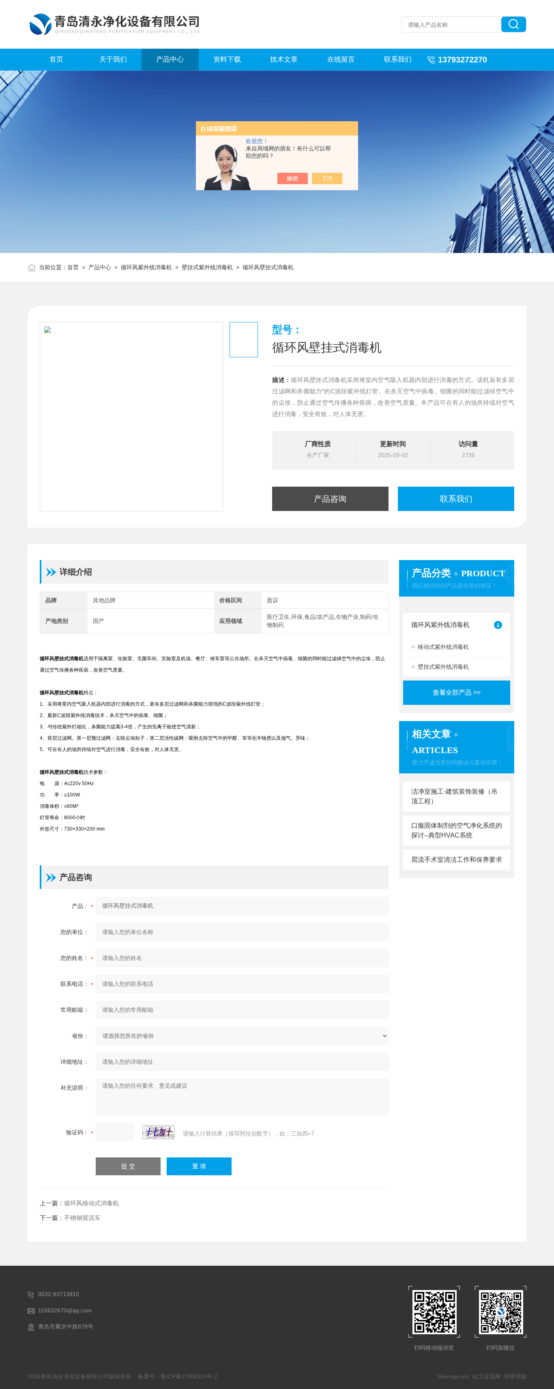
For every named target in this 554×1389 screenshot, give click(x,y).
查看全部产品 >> (457, 692)
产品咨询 (330, 498)
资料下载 (227, 59)
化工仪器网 (486, 1376)
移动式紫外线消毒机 (443, 647)
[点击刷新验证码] (158, 1132)
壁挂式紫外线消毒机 (207, 267)
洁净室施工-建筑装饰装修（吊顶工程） (454, 796)
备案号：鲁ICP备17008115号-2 (177, 1376)
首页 (56, 59)
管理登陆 (515, 1376)
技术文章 (284, 59)
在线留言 (341, 59)
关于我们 (113, 59)
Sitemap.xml (453, 1376)
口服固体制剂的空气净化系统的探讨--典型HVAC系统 (456, 830)
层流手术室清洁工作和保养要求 (456, 859)
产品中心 (170, 59)
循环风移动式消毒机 (91, 1203)
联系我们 (398, 59)
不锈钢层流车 (82, 1217)
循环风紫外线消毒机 (146, 267)
